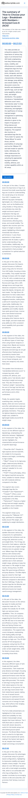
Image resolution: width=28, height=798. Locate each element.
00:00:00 (6, 43)
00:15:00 (5, 596)
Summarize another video (10, 38)
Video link (5, 36)
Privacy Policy (10, 794)
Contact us (18, 794)
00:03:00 (5, 258)
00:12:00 (5, 527)
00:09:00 (5, 425)
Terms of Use (24, 792)
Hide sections (8, 177)
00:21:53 (17, 43)
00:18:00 (5, 658)
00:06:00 (5, 332)
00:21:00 (5, 748)
